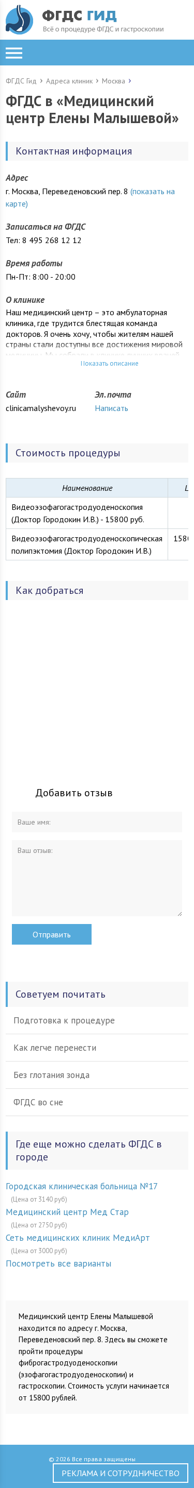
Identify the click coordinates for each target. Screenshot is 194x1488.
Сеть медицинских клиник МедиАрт (78, 1237)
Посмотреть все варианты (58, 1263)
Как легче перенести (54, 1047)
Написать (111, 408)
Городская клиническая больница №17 (82, 1186)
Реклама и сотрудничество (121, 1473)
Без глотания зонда (51, 1075)
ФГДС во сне (38, 1102)
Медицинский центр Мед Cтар (67, 1212)
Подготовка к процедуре (64, 1020)
